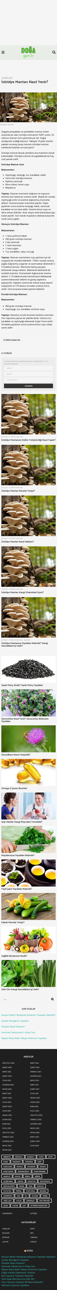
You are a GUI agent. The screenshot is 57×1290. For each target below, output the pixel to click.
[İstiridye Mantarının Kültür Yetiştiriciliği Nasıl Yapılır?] (28, 414)
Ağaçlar (6, 1228)
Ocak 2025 (6, 1080)
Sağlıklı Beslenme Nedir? (14, 956)
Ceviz (41, 1157)
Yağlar (33, 1241)
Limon (20, 1181)
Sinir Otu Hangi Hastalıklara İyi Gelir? (20, 989)
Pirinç (18, 1191)
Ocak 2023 (6, 1111)
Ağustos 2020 (36, 1115)
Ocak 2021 (34, 1093)
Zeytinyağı (44, 1201)
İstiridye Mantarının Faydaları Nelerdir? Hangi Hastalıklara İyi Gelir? (24, 644)
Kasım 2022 (7, 1119)
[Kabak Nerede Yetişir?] (28, 906)
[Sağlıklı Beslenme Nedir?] (28, 940)
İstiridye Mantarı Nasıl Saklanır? (17, 542)
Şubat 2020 (35, 1141)
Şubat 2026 (7, 1067)
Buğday (30, 1157)
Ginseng (29, 1162)
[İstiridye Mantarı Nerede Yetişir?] (28, 465)
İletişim (33, 1213)
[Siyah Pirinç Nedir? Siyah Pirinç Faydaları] (28, 669)
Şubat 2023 (7, 1106)
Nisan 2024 (7, 1089)
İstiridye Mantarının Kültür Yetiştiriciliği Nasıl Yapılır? (28, 440)
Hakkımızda (7, 1213)
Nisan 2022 (7, 1150)
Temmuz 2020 (35, 1119)
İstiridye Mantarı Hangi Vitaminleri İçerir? (22, 592)
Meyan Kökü (9, 1186)
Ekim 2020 (34, 1106)
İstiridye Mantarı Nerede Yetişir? (18, 491)
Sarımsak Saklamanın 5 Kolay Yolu (18, 1032)
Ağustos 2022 (8, 1132)
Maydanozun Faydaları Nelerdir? (17, 855)
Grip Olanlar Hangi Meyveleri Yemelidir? (21, 822)
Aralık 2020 (35, 1098)
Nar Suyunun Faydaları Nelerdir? (17, 1275)
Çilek (5, 1205)
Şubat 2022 (35, 1067)
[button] (3, 52)
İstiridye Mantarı (11, 340)
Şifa (32, 1233)
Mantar (27, 640)
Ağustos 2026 (8, 1063)
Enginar (16, 1162)
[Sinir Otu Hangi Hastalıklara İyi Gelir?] (28, 973)
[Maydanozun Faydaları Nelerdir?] (28, 839)
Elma (5, 1162)
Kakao (43, 1166)
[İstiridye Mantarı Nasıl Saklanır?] (28, 516)
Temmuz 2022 (8, 1137)
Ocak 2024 (6, 1102)
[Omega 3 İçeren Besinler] (28, 772)
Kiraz (27, 1176)
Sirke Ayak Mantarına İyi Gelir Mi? (17, 1278)
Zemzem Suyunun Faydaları (15, 1285)
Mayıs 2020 (34, 1128)
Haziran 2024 (8, 1085)
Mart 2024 (6, 1093)
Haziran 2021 (35, 1076)
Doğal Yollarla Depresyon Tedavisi (18, 1272)
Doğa (30, 1251)
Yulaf (19, 1201)
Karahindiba (40, 1171)
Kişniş (37, 1176)
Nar (30, 1186)
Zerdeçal (30, 1201)
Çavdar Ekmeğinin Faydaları (15, 1020)
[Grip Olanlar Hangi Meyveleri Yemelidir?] (28, 805)
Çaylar (5, 1241)
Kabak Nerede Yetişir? (13, 922)
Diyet (50, 1157)
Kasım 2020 (34, 1102)
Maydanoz (45, 1181)
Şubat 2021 (35, 1089)
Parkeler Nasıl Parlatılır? (13, 1026)
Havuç (20, 1166)
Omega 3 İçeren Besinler (14, 788)
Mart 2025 (6, 1071)
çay (24, 1205)
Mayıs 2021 (34, 1080)
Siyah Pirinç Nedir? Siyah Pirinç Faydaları (22, 685)
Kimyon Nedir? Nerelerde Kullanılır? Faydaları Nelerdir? (28, 1015)
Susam (35, 1196)
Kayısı (17, 1176)
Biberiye (7, 1157)
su (26, 1196)
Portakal (30, 1191)
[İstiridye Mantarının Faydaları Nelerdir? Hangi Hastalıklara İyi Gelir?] (28, 617)
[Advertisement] (28, 29)
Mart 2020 (34, 1137)
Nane (21, 1186)
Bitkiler (4, 437)
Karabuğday (23, 1171)
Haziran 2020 (35, 1124)
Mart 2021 (34, 1085)
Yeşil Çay (7, 1201)
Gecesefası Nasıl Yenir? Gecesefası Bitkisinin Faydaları (25, 720)
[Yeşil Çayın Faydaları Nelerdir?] (28, 873)
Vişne (45, 1196)
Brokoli (19, 1157)
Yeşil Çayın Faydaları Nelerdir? (16, 889)
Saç (18, 1196)
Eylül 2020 (34, 1111)
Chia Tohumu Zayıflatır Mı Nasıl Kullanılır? (22, 1282)
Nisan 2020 (34, 1132)
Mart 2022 (34, 1063)
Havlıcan (7, 1166)
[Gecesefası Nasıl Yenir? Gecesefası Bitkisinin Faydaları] (28, 702)
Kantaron (8, 1171)
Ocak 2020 (34, 1145)
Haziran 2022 (8, 1141)
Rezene (43, 1191)
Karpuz (6, 1176)
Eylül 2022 (6, 1128)
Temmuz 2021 (35, 1071)
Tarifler (6, 78)
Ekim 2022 (6, 1124)
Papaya (40, 1186)
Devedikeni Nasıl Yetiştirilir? (15, 755)
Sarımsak (7, 1196)
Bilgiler (4, 487)
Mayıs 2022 (6, 1145)
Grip (39, 1162)
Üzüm (15, 1205)
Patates (7, 1191)
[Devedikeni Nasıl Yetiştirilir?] (28, 738)
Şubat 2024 (7, 1098)
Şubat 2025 (7, 1076)
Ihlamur (31, 1166)
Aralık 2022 (7, 1115)
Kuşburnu (8, 1181)
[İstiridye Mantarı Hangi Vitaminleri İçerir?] (28, 566)
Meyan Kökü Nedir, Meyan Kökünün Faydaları (24, 1038)
